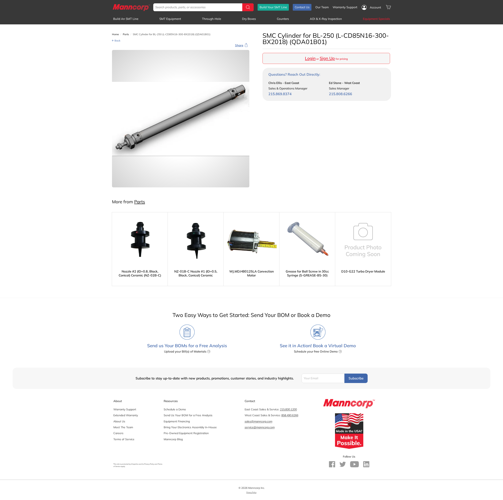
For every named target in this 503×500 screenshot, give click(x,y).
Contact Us (302, 7)
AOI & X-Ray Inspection (326, 19)
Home (115, 34)
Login (310, 58)
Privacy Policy (149, 464)
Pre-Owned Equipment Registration (186, 433)
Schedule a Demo (175, 409)
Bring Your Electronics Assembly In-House (190, 427)
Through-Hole (211, 19)
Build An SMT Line (125, 19)
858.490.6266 (289, 415)
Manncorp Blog (173, 439)
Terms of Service (123, 439)
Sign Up (327, 58)
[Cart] (388, 7)
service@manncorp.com (260, 427)
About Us (119, 421)
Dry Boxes (249, 19)
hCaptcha (134, 464)
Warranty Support (345, 7)
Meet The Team (123, 427)
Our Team (322, 7)
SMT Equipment (170, 19)
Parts (126, 34)
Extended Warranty (125, 415)
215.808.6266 (340, 94)
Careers (118, 433)
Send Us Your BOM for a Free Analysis (188, 415)
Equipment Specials (376, 19)
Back (117, 40)
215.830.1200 (288, 409)
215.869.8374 (280, 94)
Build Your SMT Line (273, 7)
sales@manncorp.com (258, 421)
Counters (283, 19)
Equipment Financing (177, 421)
